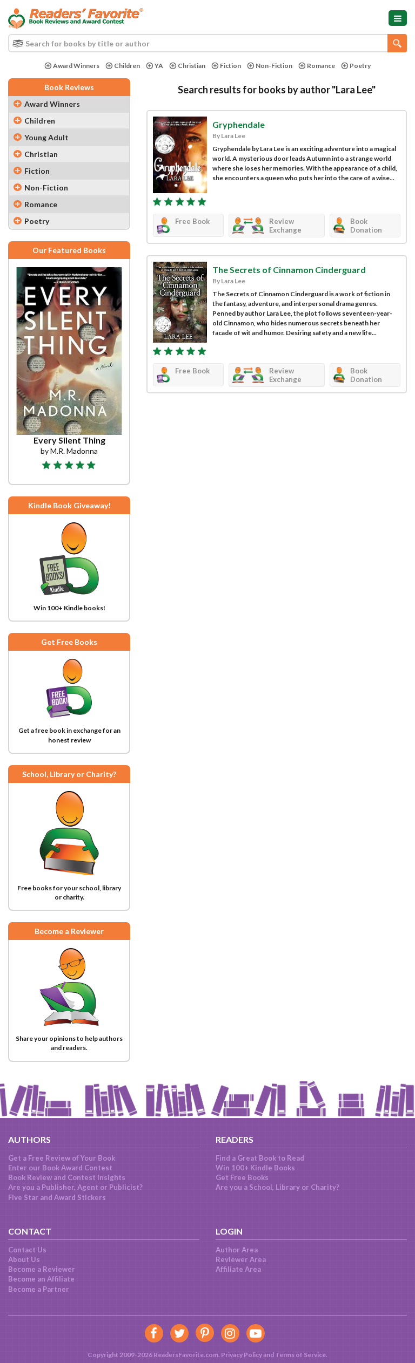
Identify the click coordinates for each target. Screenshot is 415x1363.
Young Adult (46, 137)
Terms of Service (300, 1355)
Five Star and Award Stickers (57, 1197)
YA (159, 66)
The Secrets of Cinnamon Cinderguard (289, 269)
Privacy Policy (241, 1355)
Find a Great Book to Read (260, 1158)
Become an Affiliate (41, 1279)
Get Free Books (242, 1177)
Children (127, 66)
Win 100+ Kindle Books (255, 1167)
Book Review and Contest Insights (66, 1177)
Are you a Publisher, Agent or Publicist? (75, 1187)
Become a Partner (38, 1289)
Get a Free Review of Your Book (61, 1158)
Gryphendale (238, 124)
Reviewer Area (241, 1259)
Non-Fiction (274, 66)
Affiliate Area (238, 1269)
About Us (24, 1259)
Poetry (360, 66)
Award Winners (76, 66)
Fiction (230, 66)
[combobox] (207, 43)
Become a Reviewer (41, 1269)
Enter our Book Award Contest (60, 1167)
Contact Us (27, 1249)
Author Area (237, 1249)
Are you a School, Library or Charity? (277, 1187)
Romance (321, 66)
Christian (191, 66)
